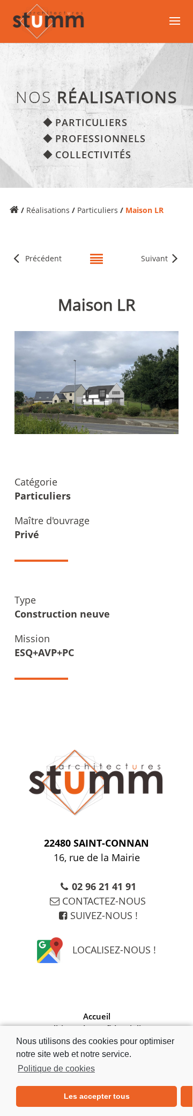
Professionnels (100, 138)
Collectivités (93, 154)
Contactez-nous (104, 900)
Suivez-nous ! (104, 915)
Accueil (96, 1016)
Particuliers (91, 122)
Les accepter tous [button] (97, 1096)
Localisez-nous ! (114, 949)
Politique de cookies (56, 1068)
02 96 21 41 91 (104, 886)
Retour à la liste (96, 254)
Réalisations (48, 210)
